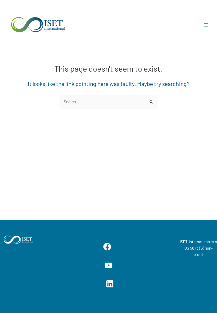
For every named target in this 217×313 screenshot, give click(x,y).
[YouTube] (108, 265)
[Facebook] (107, 246)
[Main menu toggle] (206, 25)
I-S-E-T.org (90, 25)
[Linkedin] (110, 284)
